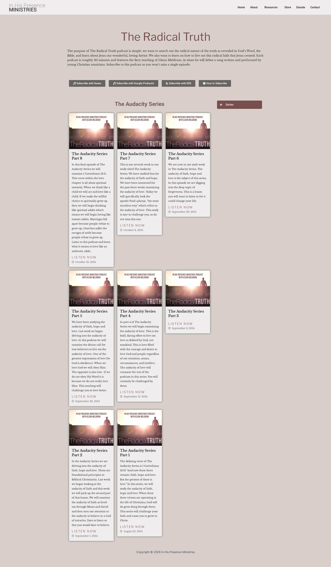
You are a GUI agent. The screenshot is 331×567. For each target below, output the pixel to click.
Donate (300, 7)
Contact (315, 7)
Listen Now (84, 257)
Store (287, 7)
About (254, 7)
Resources (271, 7)
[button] (255, 7)
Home (241, 7)
